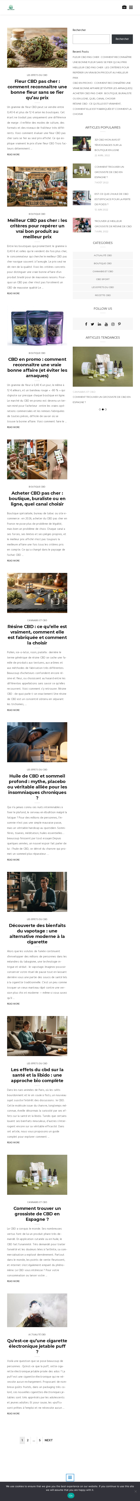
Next (49, 1440)
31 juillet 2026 (55, 64)
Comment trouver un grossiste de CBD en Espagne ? (37, 1214)
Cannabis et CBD (37, 620)
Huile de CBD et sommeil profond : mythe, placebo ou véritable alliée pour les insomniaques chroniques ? (37, 786)
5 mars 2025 (56, 1052)
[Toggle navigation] (130, 7)
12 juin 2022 (101, 210)
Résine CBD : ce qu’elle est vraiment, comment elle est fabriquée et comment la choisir (37, 635)
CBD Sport (103, 279)
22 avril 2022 (102, 155)
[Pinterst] (119, 324)
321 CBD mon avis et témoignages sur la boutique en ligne (108, 144)
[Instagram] (112, 324)
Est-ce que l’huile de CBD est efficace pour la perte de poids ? (113, 199)
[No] (135, 1491)
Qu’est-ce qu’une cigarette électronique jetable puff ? (37, 1346)
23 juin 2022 (56, 1323)
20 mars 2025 (55, 908)
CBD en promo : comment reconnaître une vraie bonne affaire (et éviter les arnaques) (37, 367)
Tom (17, 64)
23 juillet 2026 (55, 475)
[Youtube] (106, 324)
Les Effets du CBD (37, 75)
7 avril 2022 (101, 232)
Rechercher (79, 30)
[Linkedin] (99, 324)
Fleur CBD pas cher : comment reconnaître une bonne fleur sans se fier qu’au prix (37, 89)
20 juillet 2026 (54, 609)
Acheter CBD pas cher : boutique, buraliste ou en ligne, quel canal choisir (37, 498)
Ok (71, 1495)
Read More (13, 155)
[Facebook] (86, 324)
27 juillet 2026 (54, 342)
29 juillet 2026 (54, 202)
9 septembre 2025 (53, 758)
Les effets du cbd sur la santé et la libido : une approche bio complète (37, 1075)
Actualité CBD (37, 1335)
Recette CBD (103, 295)
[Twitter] (92, 324)
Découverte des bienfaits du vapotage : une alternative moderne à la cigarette (37, 933)
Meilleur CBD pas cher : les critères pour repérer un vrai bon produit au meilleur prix (37, 228)
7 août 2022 (56, 1191)
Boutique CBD (37, 214)
